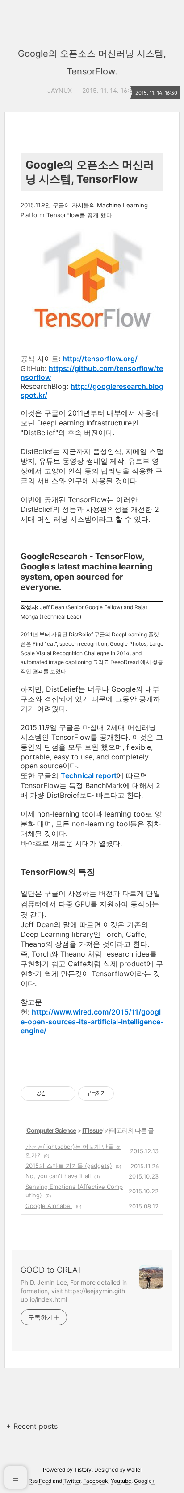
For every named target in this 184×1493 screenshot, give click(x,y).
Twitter (71, 1480)
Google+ (144, 1480)
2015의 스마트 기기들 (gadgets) (68, 1165)
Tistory (83, 1469)
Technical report (89, 775)
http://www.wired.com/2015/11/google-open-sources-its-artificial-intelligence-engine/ (92, 1021)
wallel (134, 1469)
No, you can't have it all (58, 1176)
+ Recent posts (32, 1426)
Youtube (121, 1480)
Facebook (95, 1480)
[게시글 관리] (65, 1093)
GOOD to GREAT (51, 1269)
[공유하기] (54, 1093)
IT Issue (92, 1130)
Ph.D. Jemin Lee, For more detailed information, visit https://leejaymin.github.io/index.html (74, 1291)
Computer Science (51, 1130)
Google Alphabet (48, 1205)
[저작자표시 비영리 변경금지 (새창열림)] (126, 1093)
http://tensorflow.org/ (100, 358)
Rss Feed (40, 1480)
